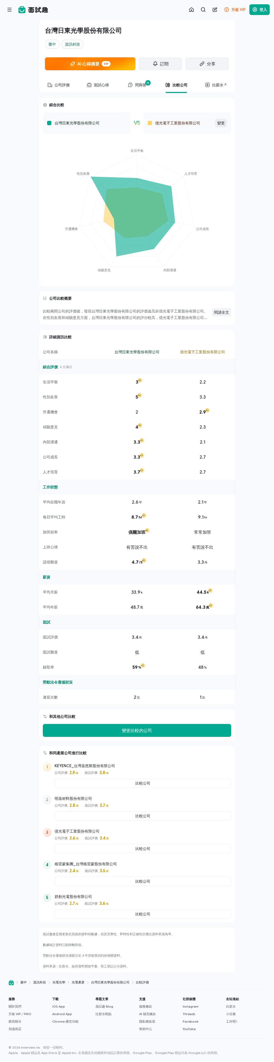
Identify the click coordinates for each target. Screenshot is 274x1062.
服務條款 (145, 1006)
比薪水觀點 (104, 1014)
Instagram (191, 1006)
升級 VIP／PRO (20, 1014)
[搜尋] (203, 9)
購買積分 (15, 1021)
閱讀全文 (221, 312)
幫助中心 (145, 1029)
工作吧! (231, 1021)
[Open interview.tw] (11, 982)
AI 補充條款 (147, 1014)
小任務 (231, 1014)
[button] (28, 1014)
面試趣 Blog (104, 1006)
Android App (62, 1014)
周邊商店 (15, 1029)
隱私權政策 (147, 1021)
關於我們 (15, 1006)
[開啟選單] (9, 9)
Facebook (190, 1021)
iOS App (58, 1006)
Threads (189, 1014)
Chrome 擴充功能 (65, 1021)
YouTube (189, 1029)
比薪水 (231, 1006)
